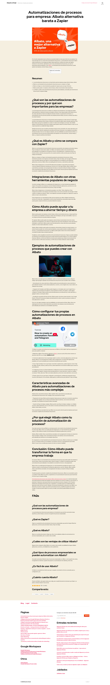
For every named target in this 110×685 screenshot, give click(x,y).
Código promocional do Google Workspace (31, 654)
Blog (22, 603)
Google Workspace (25, 650)
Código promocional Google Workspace (89, 2)
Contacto (34, 603)
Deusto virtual (11, 3)
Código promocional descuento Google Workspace (33, 651)
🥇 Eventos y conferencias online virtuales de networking (35, 641)
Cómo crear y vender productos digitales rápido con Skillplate (72, 664)
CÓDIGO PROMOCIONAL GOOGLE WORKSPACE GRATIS (34, 625)
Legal (27, 603)
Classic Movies (24, 662)
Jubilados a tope (61, 673)
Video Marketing (25, 636)
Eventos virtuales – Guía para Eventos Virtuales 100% (34, 627)
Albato (50, 65)
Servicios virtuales (25, 635)
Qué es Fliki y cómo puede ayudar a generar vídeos (33, 633)
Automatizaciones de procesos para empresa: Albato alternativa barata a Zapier (49, 479)
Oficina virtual (24, 631)
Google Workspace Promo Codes (29, 652)
